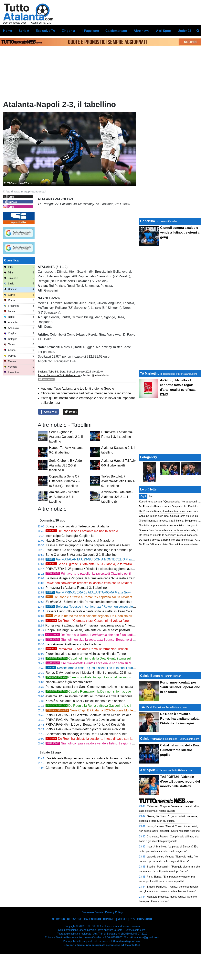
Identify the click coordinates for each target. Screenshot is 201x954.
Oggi (143, 496)
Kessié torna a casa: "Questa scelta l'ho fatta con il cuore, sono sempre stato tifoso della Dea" (116, 668)
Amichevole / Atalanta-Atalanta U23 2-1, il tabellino (116, 496)
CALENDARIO (92, 919)
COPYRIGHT (144, 919)
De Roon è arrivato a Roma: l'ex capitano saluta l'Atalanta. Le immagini (100, 597)
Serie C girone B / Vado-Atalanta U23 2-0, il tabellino (66, 465)
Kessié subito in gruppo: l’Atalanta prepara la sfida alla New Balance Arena (98, 545)
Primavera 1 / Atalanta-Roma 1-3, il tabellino (76, 587)
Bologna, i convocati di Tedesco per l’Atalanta (77, 526)
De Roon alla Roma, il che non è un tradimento (93, 635)
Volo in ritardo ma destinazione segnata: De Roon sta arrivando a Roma (100, 616)
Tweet (72, 411)
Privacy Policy (114, 912)
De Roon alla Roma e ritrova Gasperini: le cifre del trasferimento (102, 705)
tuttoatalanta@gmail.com (144, 937)
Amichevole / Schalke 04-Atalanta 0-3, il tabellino (64, 496)
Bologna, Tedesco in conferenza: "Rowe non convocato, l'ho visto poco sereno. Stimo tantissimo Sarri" (122, 606)
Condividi (50, 411)
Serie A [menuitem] (24, 30)
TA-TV (145, 707)
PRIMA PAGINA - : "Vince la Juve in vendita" (83, 719)
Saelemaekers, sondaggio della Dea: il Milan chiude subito (86, 734)
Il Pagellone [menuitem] (90, 30)
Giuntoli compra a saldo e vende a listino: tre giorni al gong (94, 743)
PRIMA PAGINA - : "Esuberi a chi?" (84, 729)
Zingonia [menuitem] (68, 30)
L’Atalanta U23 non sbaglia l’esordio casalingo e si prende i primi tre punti (97, 550)
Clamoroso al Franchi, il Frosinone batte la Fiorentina (83, 767)
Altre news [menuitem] (141, 30)
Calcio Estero (150, 675)
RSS (132, 919)
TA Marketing (150, 373)
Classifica (11, 260)
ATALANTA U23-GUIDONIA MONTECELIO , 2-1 (105, 559)
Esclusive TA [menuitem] (45, 30)
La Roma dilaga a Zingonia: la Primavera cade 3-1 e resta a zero (90, 578)
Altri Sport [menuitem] (163, 30)
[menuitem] (198, 30)
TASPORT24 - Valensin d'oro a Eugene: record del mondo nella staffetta (180, 781)
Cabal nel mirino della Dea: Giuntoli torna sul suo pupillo (97, 658)
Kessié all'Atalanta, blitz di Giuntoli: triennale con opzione (85, 701)
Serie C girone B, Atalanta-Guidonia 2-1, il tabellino (66, 436)
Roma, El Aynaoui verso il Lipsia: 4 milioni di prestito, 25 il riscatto (91, 672)
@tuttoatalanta (100, 375)
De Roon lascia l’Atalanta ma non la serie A (82, 531)
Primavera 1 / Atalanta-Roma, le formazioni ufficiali (87, 649)
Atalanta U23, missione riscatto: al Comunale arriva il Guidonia (88, 696)
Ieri (151, 496)
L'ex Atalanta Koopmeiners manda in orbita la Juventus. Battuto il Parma (96, 758)
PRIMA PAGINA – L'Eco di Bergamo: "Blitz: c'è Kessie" (84, 724)
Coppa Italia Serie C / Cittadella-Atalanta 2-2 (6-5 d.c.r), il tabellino (64, 481)
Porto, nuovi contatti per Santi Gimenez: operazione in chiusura (89, 686)
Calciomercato (151, 738)
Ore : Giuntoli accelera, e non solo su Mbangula (95, 663)
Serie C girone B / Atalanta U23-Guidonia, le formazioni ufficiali (96, 564)
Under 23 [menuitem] (184, 30)
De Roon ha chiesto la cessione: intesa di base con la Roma (94, 738)
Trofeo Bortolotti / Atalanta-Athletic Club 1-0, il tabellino (118, 481)
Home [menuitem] (7, 30)
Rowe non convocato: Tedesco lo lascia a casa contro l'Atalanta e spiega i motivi (101, 583)
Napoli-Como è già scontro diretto (69, 682)
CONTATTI (109, 919)
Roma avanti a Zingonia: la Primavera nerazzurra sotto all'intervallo (92, 625)
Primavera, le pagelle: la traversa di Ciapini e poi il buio (92, 573)
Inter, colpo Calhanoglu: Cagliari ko (70, 535)
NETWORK (58, 919)
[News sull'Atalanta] (28, 12)
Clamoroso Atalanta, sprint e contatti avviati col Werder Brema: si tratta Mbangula (113, 677)
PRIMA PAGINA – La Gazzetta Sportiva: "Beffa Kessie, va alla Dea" (92, 715)
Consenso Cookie (92, 912)
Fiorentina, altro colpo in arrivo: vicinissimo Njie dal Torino (86, 653)
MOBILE (123, 919)
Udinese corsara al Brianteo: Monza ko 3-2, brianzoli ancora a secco (93, 763)
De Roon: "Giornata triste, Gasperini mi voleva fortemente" (93, 620)
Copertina (147, 221)
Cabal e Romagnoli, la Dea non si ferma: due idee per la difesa (101, 691)
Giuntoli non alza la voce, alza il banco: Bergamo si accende (96, 639)
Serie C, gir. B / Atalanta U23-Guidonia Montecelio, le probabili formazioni (109, 710)
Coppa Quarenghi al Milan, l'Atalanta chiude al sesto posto (86, 630)
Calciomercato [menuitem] (116, 30)
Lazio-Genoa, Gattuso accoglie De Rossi (74, 644)
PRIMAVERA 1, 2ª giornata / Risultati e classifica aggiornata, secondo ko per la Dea (108, 568)
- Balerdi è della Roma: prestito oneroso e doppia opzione (94, 601)
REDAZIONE (74, 919)
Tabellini (53, 371)
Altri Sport (147, 770)
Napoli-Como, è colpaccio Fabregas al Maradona (80, 540)
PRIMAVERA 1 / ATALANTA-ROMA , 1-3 (100, 592)
